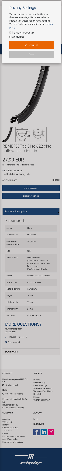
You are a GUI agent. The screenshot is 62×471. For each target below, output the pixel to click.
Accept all (33, 45)
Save (31, 54)
